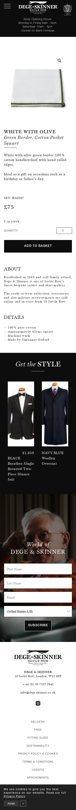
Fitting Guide (38, 737)
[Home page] (38, 7)
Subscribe (38, 625)
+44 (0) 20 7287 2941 (38, 684)
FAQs (38, 729)
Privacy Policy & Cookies (38, 753)
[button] (59, 60)
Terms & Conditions (37, 761)
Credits (38, 769)
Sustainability (38, 745)
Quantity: (11, 230)
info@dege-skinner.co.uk (38, 692)
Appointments (38, 777)
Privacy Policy (14, 796)
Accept (11, 803)
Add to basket (38, 246)
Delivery (38, 721)
